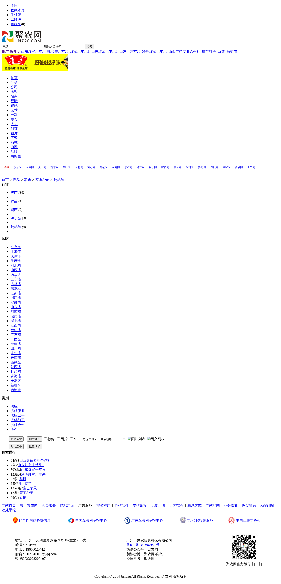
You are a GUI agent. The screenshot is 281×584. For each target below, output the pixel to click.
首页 (5, 180)
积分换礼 (231, 505)
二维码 (16, 19)
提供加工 (18, 420)
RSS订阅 (267, 505)
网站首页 (9, 505)
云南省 (16, 358)
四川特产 (25, 483)
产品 (16, 180)
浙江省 (16, 298)
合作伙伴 (122, 505)
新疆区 (16, 385)
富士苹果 (30, 488)
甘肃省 (16, 371)
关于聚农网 (29, 505)
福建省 (16, 330)
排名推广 (103, 505)
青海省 (16, 376)
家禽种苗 (42, 180)
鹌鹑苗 (59, 180)
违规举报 (9, 510)
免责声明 (158, 505)
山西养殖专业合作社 (184, 51)
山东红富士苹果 (33, 51)
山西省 (16, 270)
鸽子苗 (16, 218)
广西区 (16, 339)
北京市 (16, 247)
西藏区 (16, 362)
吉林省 (16, 284)
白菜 (221, 51)
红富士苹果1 (80, 51)
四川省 (16, 348)
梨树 (22, 479)
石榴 (22, 497)
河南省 (16, 311)
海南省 (16, 344)
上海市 (16, 251)
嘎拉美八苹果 (57, 51)
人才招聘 (176, 505)
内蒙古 (16, 275)
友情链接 (140, 505)
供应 (14, 406)
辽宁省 (16, 279)
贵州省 (16, 353)
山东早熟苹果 (129, 51)
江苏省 (16, 293)
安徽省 (16, 302)
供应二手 (18, 415)
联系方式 (194, 505)
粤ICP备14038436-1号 (142, 545)
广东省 (16, 334)
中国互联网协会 (248, 520)
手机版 (16, 15)
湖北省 (16, 321)
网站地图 (213, 505)
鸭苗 (14, 201)
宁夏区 (16, 381)
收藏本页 (18, 10)
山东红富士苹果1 (104, 51)
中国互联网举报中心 (91, 520)
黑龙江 (16, 288)
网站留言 (249, 505)
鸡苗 (14, 192)
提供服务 (18, 411)
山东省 (16, 307)
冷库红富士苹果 (154, 51)
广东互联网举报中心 (147, 520)
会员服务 (49, 505)
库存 (14, 429)
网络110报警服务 (200, 520)
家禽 (27, 180)
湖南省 (16, 316)
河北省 (16, 265)
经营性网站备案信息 (34, 520)
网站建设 (67, 505)
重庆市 (16, 261)
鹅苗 (14, 210)
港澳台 (16, 390)
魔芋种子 (209, 51)
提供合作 (18, 425)
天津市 (16, 256)
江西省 (16, 325)
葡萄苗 (232, 51)
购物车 (16, 24)
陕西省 (16, 367)
